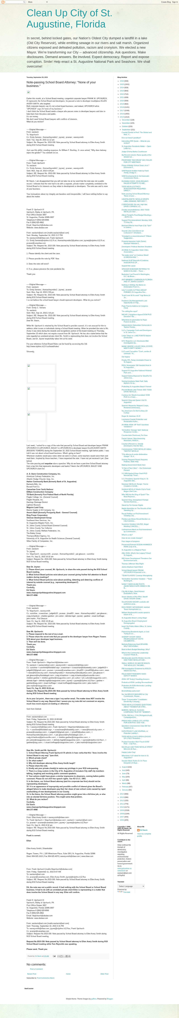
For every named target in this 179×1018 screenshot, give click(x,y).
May (124, 777)
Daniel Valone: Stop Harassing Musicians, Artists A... (133, 439)
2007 (122, 817)
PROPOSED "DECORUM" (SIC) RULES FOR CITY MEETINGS (137, 161)
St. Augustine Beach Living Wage (134, 618)
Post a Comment (36, 969)
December (126, 120)
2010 (122, 807)
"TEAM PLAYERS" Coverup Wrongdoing (137, 576)
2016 (122, 114)
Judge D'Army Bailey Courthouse (134, 152)
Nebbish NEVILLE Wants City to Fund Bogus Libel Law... (136, 490)
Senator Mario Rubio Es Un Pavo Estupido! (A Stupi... (134, 762)
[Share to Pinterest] (69, 956)
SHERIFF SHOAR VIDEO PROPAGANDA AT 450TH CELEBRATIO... (132, 639)
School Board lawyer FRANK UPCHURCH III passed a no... (134, 571)
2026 (122, 81)
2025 (122, 84)
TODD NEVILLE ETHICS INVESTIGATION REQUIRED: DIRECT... (134, 189)
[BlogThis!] (61, 956)
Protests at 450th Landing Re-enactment (137, 682)
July (123, 770)
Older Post (104, 974)
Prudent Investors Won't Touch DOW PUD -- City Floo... (135, 743)
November (126, 123)
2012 (122, 801)
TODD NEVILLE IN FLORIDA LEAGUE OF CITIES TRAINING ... (136, 737)
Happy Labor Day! (129, 752)
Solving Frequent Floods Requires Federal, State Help (135, 461)
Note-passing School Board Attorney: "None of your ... (136, 195)
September (126, 130)
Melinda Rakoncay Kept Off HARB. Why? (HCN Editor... (135, 645)
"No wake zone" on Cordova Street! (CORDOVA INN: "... (135, 256)
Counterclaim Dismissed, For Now (135, 435)
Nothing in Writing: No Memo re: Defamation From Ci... (134, 286)
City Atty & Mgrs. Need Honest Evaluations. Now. (133, 592)
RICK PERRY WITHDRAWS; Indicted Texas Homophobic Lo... (136, 608)
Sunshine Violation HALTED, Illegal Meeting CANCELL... (135, 525)
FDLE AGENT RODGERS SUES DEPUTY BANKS (134, 675)
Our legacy (126, 357)
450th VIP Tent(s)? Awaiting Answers (135, 679)
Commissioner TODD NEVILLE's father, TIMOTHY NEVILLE (136, 450)
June (124, 774)
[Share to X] (64, 956)
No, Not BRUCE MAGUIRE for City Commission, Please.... (135, 695)
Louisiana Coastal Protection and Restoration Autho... (134, 420)
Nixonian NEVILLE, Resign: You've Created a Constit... (135, 485)
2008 (122, 814)
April (124, 780)
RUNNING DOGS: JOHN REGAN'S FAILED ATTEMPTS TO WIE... (135, 182)
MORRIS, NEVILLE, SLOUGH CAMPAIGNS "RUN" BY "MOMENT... (136, 711)
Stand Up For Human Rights (132, 505)
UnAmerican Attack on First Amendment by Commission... (137, 530)
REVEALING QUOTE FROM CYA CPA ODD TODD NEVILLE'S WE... (136, 659)
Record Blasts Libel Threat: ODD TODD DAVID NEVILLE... (137, 391)
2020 (122, 101)
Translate (126, 892)
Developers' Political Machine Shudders (137, 247)
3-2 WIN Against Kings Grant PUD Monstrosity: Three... (134, 474)
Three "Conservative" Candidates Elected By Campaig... (134, 700)
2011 (122, 804)
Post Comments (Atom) (45, 978)
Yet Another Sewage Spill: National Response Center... (135, 431)
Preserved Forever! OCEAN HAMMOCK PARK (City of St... (137, 546)
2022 (122, 94)
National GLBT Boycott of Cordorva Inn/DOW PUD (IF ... (135, 261)
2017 (122, 111)
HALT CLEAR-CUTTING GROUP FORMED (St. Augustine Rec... (134, 291)
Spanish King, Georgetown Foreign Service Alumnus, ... (135, 501)
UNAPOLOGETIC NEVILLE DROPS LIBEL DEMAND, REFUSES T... (135, 200)
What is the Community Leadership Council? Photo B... (135, 654)
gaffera (93, 999)
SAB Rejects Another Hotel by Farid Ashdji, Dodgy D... (135, 172)
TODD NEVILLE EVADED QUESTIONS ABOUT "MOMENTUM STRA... (136, 706)
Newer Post (31, 974)
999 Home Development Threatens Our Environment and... (137, 559)
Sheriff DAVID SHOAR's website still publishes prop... (135, 603)
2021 (122, 97)
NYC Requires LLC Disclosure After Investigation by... (135, 342)
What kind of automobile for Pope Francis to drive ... (134, 321)
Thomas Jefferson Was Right (132, 564)
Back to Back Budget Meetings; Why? (136, 649)
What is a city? (127, 535)
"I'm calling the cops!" (130, 311)
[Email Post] (54, 956)
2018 (122, 107)
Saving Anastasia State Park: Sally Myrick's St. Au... (135, 382)
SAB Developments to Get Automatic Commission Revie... (135, 177)
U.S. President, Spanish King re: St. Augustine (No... (135, 480)
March (124, 783)
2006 (122, 820)
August (125, 767)
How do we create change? (132, 538)
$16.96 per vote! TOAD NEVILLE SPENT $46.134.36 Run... (137, 748)
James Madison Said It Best (132, 567)
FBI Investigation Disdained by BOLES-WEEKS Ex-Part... (136, 670)
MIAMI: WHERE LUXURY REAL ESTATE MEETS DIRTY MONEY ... (137, 347)
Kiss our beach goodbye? (131, 138)
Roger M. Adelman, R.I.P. (131, 416)
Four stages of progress (131, 541)
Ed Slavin (143, 830)
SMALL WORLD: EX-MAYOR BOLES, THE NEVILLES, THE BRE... (136, 664)
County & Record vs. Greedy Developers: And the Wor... (133, 445)
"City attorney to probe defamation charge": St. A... (134, 455)
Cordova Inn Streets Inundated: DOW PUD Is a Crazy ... (136, 396)
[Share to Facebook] (66, 956)
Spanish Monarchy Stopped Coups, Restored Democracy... (135, 407)
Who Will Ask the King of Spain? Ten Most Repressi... (135, 496)
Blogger (110, 999)
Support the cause (129, 266)
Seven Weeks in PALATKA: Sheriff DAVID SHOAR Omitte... (134, 598)
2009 (122, 810)
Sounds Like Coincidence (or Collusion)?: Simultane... (133, 232)
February (125, 787)
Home (68, 974)
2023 (122, 91)
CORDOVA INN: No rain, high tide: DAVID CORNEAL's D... (135, 205)
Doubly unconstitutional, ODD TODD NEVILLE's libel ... (135, 211)
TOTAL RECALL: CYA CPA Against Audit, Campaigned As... (137, 716)
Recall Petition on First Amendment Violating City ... (135, 515)
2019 (122, 104)
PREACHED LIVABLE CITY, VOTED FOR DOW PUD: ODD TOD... (135, 722)
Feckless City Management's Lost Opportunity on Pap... (134, 302)
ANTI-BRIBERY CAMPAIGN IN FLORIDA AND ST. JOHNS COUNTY (137, 281)
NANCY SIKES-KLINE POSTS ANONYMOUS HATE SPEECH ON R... (136, 586)
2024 (122, 88)
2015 (122, 117)
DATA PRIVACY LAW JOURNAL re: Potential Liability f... (135, 732)
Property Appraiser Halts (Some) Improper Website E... (134, 242)
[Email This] (58, 956)
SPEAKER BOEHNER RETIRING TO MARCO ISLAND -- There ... (135, 270)
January (125, 790)
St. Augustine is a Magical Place (134, 550)
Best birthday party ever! (131, 691)
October (125, 126)
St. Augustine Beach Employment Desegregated (134, 622)
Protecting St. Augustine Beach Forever (136, 387)
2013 (122, 797)
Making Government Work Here (134, 465)
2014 (122, 794)
